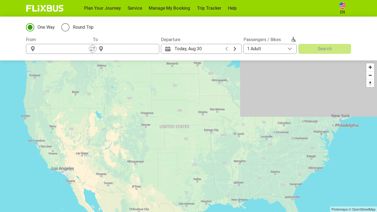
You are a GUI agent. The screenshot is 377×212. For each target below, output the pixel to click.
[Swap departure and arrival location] (93, 49)
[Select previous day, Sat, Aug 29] (226, 49)
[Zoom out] (370, 75)
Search (325, 48)
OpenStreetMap (364, 209)
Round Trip (83, 27)
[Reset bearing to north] (370, 83)
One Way (46, 27)
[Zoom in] (370, 67)
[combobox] (64, 49)
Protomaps (339, 209)
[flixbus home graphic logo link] (45, 8)
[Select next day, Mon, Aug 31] (235, 49)
